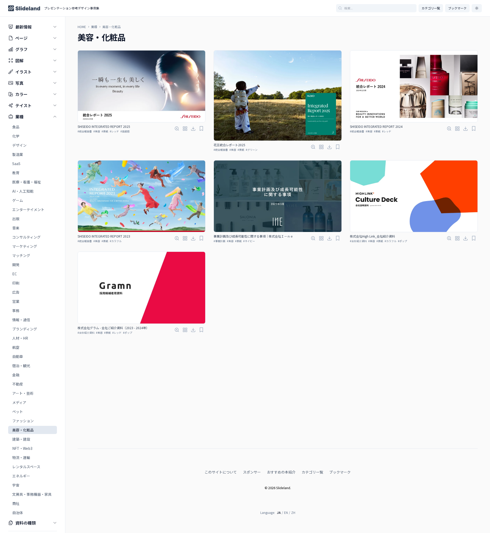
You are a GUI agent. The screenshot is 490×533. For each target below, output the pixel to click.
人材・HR (20, 338)
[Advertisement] (278, 431)
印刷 (15, 283)
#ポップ (402, 241)
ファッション (23, 420)
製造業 (17, 154)
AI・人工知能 (22, 191)
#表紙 (105, 131)
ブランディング (24, 328)
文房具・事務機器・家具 (32, 494)
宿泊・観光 (21, 365)
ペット (17, 411)
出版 (15, 218)
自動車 (17, 356)
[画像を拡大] (177, 129)
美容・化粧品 (23, 429)
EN (286, 512)
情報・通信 (21, 319)
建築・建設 (21, 439)
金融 (15, 374)
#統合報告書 (85, 131)
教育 (15, 172)
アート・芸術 (22, 393)
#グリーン (252, 150)
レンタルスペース (26, 466)
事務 (15, 310)
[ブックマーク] (201, 129)
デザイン (19, 145)
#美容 (96, 131)
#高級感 (125, 131)
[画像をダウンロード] (193, 129)
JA (279, 512)
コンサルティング (26, 237)
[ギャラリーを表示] (185, 129)
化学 (15, 136)
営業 (15, 301)
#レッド (114, 131)
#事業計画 (219, 241)
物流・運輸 (21, 457)
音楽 (15, 227)
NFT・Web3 (22, 448)
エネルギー (21, 475)
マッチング (21, 255)
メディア (19, 402)
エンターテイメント (28, 209)
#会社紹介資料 (358, 241)
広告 (15, 292)
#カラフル (115, 241)
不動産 (17, 384)
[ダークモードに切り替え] (477, 8)
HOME (82, 27)
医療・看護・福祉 (26, 181)
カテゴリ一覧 (431, 8)
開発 (15, 264)
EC (14, 273)
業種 (94, 27)
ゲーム (17, 200)
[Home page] (24, 8)
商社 (15, 503)
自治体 (17, 512)
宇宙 (15, 485)
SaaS (16, 163)
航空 (15, 347)
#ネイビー (249, 241)
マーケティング (24, 246)
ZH (293, 512)
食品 (15, 126)
